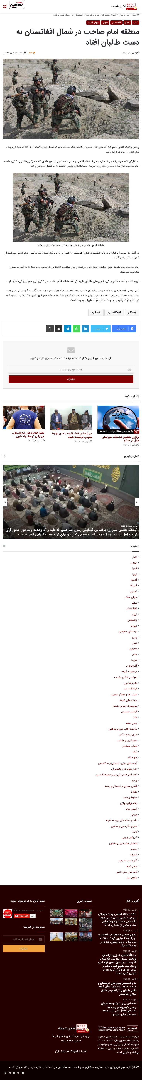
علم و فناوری (130, 683)
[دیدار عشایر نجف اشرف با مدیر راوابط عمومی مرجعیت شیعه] (71, 418)
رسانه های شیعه (128, 700)
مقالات (133, 792)
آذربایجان (131, 666)
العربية (84, 1051)
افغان (131, 312)
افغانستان (116, 22)
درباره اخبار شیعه (82, 1036)
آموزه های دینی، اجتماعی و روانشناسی (117, 763)
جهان (121, 15)
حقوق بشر (132, 878)
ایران (134, 614)
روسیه (134, 849)
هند (135, 717)
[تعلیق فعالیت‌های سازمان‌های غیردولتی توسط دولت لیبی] (24, 417)
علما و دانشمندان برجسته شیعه (121, 820)
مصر (134, 654)
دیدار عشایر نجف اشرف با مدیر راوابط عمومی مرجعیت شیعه (72, 435)
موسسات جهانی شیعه (125, 706)
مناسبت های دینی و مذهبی (123, 729)
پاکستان (132, 620)
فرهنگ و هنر (130, 689)
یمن (134, 637)
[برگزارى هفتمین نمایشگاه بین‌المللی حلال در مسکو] (118, 419)
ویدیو (134, 780)
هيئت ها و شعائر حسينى (124, 694)
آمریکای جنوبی (129, 838)
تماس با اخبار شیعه (62, 1036)
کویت (134, 660)
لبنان (134, 643)
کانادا (134, 832)
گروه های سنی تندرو (127, 872)
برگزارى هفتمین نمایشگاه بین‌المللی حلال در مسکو (120, 439)
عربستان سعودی (128, 632)
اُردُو (57, 1051)
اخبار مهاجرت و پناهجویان (124, 769)
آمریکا (133, 586)
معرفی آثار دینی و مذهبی (124, 826)
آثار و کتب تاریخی (128, 860)
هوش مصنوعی (129, 746)
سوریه (133, 626)
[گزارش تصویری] (85, 924)
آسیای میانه (131, 809)
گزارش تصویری (129, 712)
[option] (71, 502)
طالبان (95, 312)
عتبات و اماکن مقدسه (125, 677)
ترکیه (134, 752)
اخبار (128, 15)
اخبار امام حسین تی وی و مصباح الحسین (116, 775)
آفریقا (134, 580)
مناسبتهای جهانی (128, 803)
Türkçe (65, 1051)
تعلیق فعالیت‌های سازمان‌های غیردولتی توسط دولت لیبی (28, 434)
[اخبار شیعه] (121, 6)
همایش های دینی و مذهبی (123, 843)
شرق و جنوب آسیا (128, 735)
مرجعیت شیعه (129, 672)
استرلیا (133, 591)
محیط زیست (130, 798)
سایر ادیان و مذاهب (127, 740)
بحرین (133, 649)
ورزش (134, 815)
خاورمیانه (132, 757)
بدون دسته (131, 723)
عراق (134, 603)
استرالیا (133, 855)
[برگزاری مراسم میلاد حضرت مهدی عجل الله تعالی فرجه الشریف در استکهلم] (71, 913)
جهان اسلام (93, 22)
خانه (134, 15)
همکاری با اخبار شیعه (71, 1041)
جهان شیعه (131, 866)
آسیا (114, 15)
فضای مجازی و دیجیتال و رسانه (121, 786)
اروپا (134, 574)
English (75, 1051)
